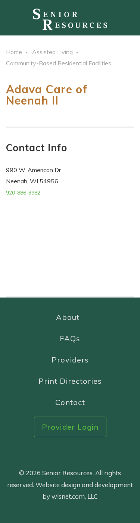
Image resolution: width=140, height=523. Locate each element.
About (68, 317)
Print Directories (70, 381)
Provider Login (70, 427)
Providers (70, 359)
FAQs (70, 338)
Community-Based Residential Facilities (58, 63)
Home (14, 52)
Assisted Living (52, 52)
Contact (70, 402)
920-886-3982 (23, 192)
